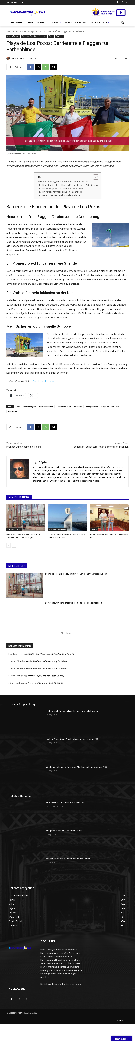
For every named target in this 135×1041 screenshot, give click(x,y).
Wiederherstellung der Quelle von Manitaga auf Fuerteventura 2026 (76, 767)
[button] (122, 22)
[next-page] (14, 545)
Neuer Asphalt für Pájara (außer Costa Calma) (40, 675)
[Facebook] (117, 2)
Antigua (94, 530)
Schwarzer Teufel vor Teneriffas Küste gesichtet (68, 859)
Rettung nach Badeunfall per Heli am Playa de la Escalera (72, 711)
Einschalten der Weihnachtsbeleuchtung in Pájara (48, 653)
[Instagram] (122, 2)
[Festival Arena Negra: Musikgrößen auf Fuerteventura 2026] (26, 750)
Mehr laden (66, 633)
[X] (126, 2)
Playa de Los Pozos (110, 407)
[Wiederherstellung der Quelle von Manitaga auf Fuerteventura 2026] (26, 778)
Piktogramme (92, 407)
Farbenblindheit (64, 407)
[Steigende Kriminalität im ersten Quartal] (26, 841)
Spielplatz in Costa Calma (50, 682)
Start (8, 31)
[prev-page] (8, 545)
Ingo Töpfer (19, 58)
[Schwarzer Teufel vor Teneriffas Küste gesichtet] (26, 869)
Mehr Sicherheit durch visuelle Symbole (61, 195)
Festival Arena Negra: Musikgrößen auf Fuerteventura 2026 (73, 739)
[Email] (53, 67)
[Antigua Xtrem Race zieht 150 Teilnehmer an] (109, 517)
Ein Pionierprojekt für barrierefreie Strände (62, 188)
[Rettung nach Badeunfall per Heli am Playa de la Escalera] (26, 722)
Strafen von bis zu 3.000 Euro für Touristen (65, 803)
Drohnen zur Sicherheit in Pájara (23, 446)
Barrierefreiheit (46, 407)
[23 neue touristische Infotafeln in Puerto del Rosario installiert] (67, 517)
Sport (51, 36)
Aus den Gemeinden (57, 530)
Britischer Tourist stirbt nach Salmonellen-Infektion (101, 446)
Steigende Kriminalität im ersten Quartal (64, 831)
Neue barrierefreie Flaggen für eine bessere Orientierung (70, 185)
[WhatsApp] (45, 67)
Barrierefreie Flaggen (26, 407)
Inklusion (78, 407)
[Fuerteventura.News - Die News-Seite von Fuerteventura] (27, 12)
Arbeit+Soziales (20, 31)
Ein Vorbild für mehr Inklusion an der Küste (62, 191)
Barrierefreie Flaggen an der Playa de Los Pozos (63, 181)
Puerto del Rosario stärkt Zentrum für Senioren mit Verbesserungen (76, 574)
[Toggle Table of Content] (94, 177)
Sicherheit (42, 36)
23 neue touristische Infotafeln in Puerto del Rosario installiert (73, 603)
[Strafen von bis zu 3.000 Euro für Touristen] (26, 813)
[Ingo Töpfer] (8, 58)
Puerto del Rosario (29, 36)
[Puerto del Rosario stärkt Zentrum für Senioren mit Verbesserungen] (25, 517)
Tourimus (59, 36)
